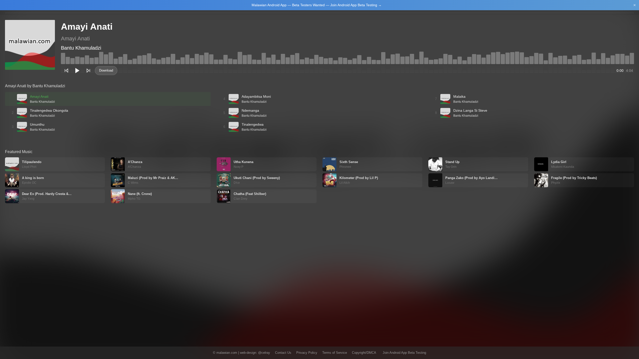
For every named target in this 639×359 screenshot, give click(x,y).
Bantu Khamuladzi (81, 48)
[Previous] (66, 70)
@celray (264, 353)
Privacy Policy (306, 353)
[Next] (88, 70)
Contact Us (283, 353)
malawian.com (226, 353)
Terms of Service (334, 353)
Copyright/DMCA (364, 353)
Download (106, 70)
